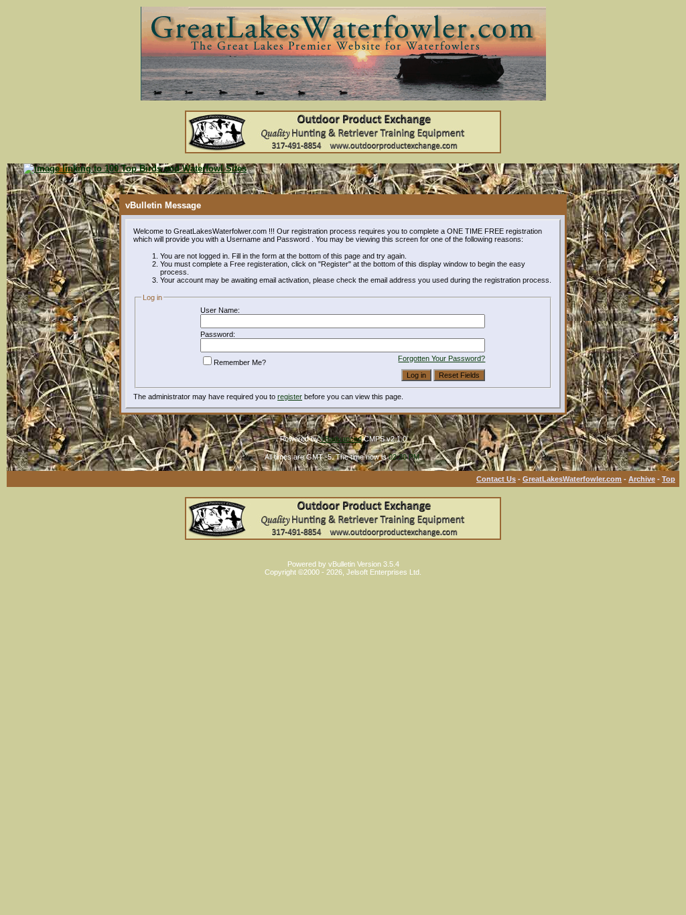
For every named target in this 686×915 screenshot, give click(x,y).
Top (668, 479)
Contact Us (496, 479)
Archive (641, 479)
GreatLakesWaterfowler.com (572, 479)
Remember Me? (240, 362)
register (289, 397)
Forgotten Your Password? (441, 358)
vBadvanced (341, 439)
